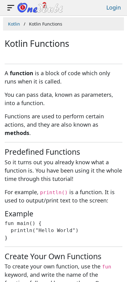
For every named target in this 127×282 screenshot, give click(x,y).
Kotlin (14, 24)
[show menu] (10, 7)
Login (113, 7)
